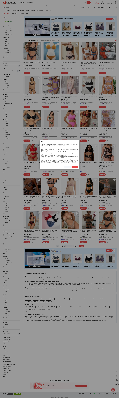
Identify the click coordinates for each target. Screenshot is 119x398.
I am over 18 (74, 167)
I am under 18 (67, 167)
